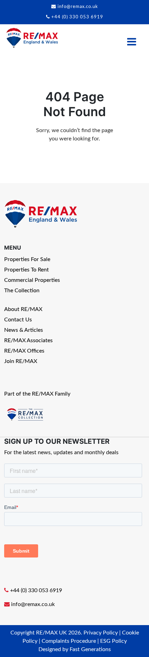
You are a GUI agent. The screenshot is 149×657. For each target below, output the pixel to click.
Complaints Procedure (69, 641)
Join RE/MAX (20, 361)
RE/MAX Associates (28, 340)
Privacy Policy (101, 633)
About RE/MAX (23, 309)
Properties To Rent (26, 270)
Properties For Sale (27, 259)
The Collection (22, 290)
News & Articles (23, 330)
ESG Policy (113, 641)
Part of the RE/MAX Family (37, 394)
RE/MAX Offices (24, 351)
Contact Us (18, 319)
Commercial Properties (32, 280)
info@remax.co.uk (78, 7)
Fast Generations (90, 649)
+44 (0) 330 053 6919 (77, 17)
